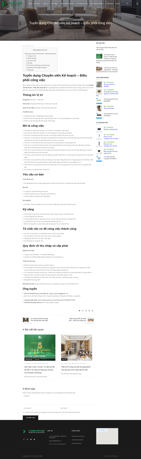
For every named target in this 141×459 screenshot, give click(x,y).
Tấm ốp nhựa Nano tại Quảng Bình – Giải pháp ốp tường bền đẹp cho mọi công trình (107, 69)
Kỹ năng (29, 63)
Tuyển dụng (110, 3)
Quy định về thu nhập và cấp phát (36, 67)
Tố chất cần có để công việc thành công (37, 65)
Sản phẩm (54, 3)
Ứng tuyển (30, 70)
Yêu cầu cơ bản (31, 60)
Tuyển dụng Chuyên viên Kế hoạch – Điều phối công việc (40, 53)
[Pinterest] (86, 310)
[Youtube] (31, 439)
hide (45, 50)
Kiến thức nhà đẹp (97, 3)
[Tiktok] (27, 439)
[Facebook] (83, 310)
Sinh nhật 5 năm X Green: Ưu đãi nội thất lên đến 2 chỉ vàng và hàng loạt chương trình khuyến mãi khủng (39, 370)
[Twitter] (79, 310)
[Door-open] (34, 439)
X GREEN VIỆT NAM (42, 363)
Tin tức (37, 359)
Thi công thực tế (82, 3)
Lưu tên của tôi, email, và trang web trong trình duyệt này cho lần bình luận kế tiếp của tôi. (52, 412)
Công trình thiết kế (67, 3)
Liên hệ (117, 3)
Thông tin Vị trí (31, 56)
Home (30, 3)
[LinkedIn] (89, 310)
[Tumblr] (92, 310)
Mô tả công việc (31, 58)
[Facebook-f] (24, 439)
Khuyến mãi (28, 359)
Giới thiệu (37, 3)
